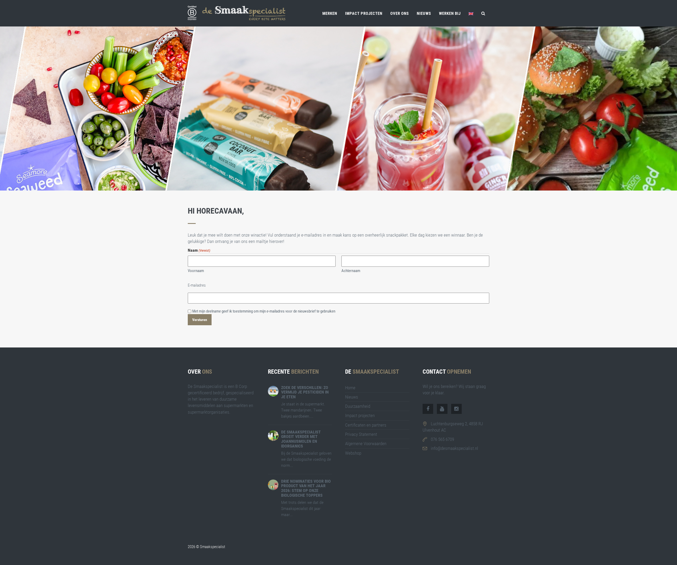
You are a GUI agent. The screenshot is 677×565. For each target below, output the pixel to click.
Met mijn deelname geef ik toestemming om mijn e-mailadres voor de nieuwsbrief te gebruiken (263, 311)
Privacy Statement (361, 434)
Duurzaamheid (357, 406)
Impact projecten (363, 13)
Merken (329, 13)
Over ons (399, 13)
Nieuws (424, 13)
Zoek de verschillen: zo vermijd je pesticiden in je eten (305, 392)
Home (350, 387)
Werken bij (450, 13)
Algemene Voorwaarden (365, 443)
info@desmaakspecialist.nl (454, 448)
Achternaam (350, 270)
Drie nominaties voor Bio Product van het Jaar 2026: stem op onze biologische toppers (306, 488)
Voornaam (196, 270)
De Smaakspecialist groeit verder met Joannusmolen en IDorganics (301, 439)
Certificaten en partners (365, 425)
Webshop (353, 453)
